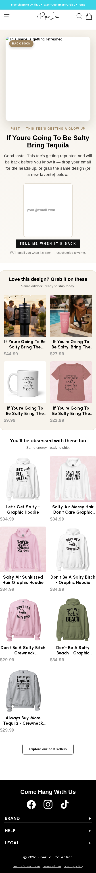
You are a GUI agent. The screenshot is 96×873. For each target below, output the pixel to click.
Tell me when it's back (48, 243)
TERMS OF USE (52, 866)
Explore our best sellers (48, 749)
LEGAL (48, 842)
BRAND (48, 818)
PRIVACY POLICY (73, 866)
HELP (48, 830)
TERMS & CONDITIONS (26, 866)
